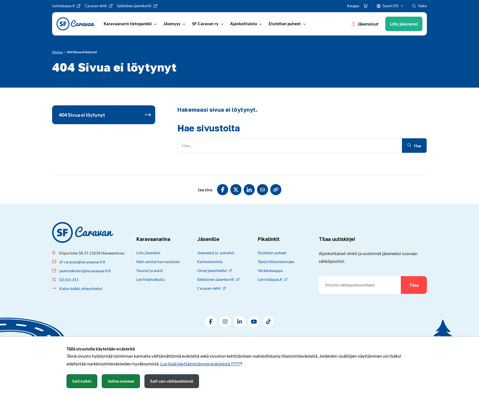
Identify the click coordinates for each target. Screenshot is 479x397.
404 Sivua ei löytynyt (82, 115)
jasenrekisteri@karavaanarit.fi (85, 270)
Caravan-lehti (209, 288)
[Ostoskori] (366, 6)
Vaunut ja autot (149, 270)
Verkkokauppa (270, 270)
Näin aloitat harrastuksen (158, 261)
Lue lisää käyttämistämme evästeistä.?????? (200, 363)
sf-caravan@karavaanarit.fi (82, 261)
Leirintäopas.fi (270, 279)
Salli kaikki (81, 381)
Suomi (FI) (391, 6)
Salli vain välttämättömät (171, 381)
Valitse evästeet (121, 381)
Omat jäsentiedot (212, 270)
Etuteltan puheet (272, 252)
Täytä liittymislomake (276, 261)
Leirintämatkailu (150, 279)
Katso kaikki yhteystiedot (80, 288)
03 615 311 (69, 279)
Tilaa (414, 284)
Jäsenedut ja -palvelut (215, 252)
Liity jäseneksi (148, 252)
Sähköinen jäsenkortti (215, 279)
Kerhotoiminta (210, 261)
